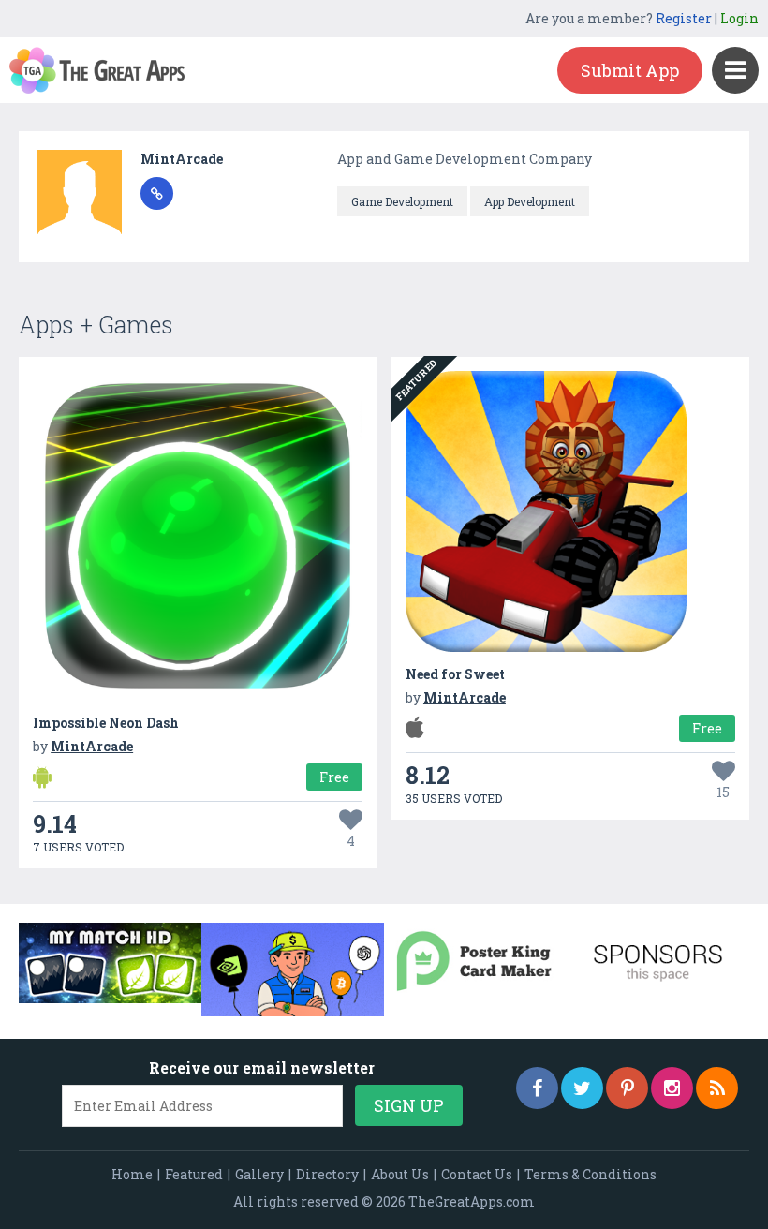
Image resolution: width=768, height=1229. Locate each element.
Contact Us (476, 1174)
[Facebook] (537, 1088)
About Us (400, 1174)
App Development (529, 201)
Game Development (402, 201)
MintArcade (181, 159)
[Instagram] (672, 1088)
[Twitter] (582, 1088)
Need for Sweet (455, 674)
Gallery (259, 1174)
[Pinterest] (627, 1088)
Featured (194, 1174)
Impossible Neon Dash (106, 723)
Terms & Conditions (590, 1174)
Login (739, 18)
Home (132, 1174)
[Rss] (717, 1088)
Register (684, 18)
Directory (327, 1174)
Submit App (630, 70)
